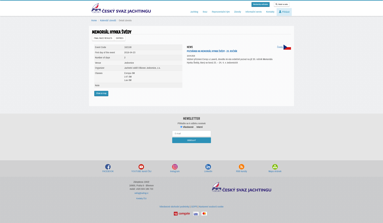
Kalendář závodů (108, 20)
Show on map (101, 93)
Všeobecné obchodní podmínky (174, 206)
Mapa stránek (275, 171)
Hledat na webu (283, 4)
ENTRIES (119, 38)
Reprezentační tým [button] (221, 11)
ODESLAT (191, 140)
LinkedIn (208, 171)
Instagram (175, 171)
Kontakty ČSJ (141, 198)
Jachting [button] (194, 11)
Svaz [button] (205, 11)
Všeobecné (187, 127)
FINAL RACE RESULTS (103, 38)
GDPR (194, 206)
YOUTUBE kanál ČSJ (141, 171)
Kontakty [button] (270, 11)
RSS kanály (241, 171)
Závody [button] (237, 11)
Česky (280, 47)
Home (94, 20)
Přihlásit (285, 12)
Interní (199, 127)
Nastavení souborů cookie (211, 206)
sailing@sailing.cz (141, 193)
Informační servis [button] (254, 11)
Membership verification (260, 4)
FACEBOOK (108, 171)
